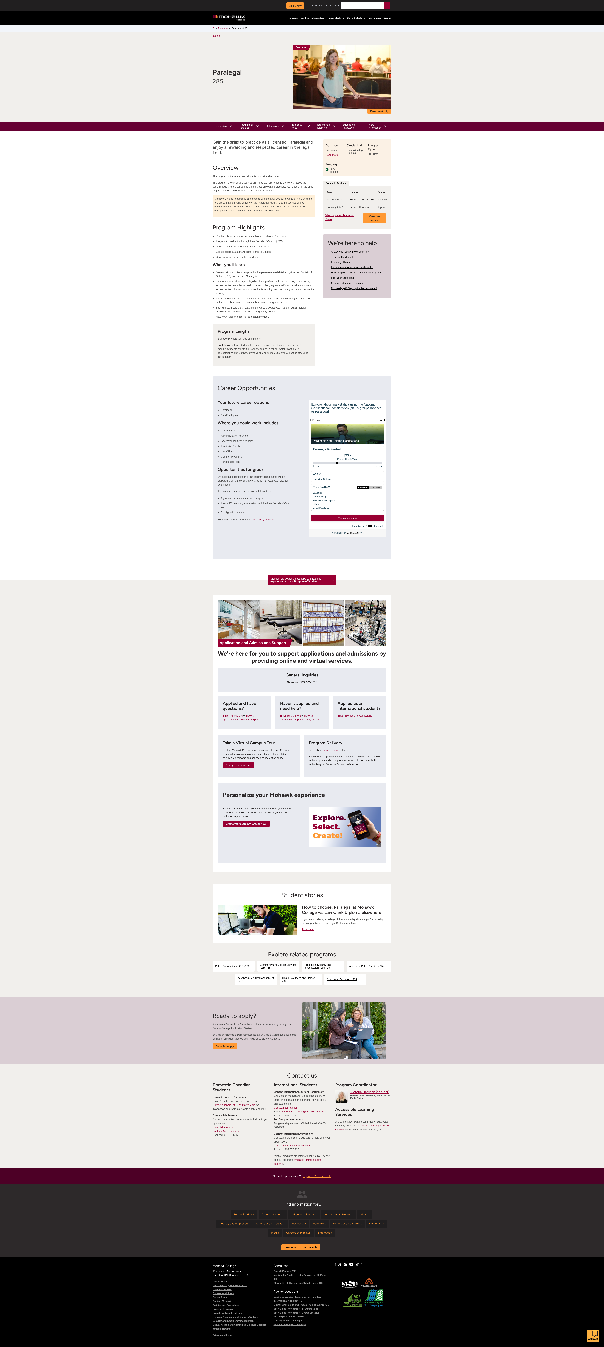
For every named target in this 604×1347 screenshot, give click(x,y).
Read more (331, 155)
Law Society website (262, 519)
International (375, 18)
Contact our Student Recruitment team (234, 1105)
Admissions (272, 126)
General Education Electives (347, 283)
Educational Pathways (349, 126)
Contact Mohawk (222, 1301)
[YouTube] (351, 1264)
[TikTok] (357, 1264)
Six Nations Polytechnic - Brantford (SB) (296, 1308)
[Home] (229, 18)
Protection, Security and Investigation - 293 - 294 (318, 966)
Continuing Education (312, 18)
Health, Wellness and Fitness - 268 (299, 979)
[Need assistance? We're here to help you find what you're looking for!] (593, 1336)
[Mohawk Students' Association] (350, 1287)
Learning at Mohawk (342, 262)
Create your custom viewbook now (350, 251)
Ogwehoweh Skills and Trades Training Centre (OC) (302, 1304)
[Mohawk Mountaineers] (368, 1287)
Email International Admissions (355, 715)
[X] (339, 1264)
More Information (374, 126)
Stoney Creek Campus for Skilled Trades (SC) (298, 1283)
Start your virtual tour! (238, 765)
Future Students (335, 18)
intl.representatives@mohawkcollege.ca (304, 1111)
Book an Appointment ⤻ (226, 1131)
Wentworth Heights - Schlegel (290, 1324)
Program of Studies (247, 126)
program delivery (332, 750)
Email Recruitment (290, 715)
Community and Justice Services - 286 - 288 (278, 966)
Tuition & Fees (297, 126)
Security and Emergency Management (233, 1320)
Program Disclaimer (224, 1309)
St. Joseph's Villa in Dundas (289, 1316)
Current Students (356, 18)
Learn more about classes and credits (352, 267)
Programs (293, 18)
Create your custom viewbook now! (246, 823)
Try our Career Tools (317, 1176)
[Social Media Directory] (361, 1264)
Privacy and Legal (222, 1335)
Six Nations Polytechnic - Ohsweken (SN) (296, 1312)
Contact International (285, 1107)
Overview (221, 126)
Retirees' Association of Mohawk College (235, 1317)
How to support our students (300, 1247)
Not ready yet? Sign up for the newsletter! (354, 288)
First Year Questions (342, 277)
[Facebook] (335, 1264)
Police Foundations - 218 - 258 (232, 966)
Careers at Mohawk (223, 1293)
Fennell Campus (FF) (362, 199)
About (387, 18)
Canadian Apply (379, 111)
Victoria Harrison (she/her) (369, 1092)
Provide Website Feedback (227, 1313)
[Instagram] (345, 1264)
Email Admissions (233, 715)
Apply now (295, 5)
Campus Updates (222, 1289)
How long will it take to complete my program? (356, 272)
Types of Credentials (342, 257)
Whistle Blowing (222, 1328)
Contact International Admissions (292, 1145)
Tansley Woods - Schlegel (288, 1320)
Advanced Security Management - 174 (256, 979)
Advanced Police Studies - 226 (366, 966)
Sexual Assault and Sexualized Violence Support (239, 1324)
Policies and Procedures (226, 1305)
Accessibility (220, 1281)
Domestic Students (336, 183)
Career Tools (220, 1297)
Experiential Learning (323, 126)
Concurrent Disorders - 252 (342, 979)
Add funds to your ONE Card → (230, 1285)
